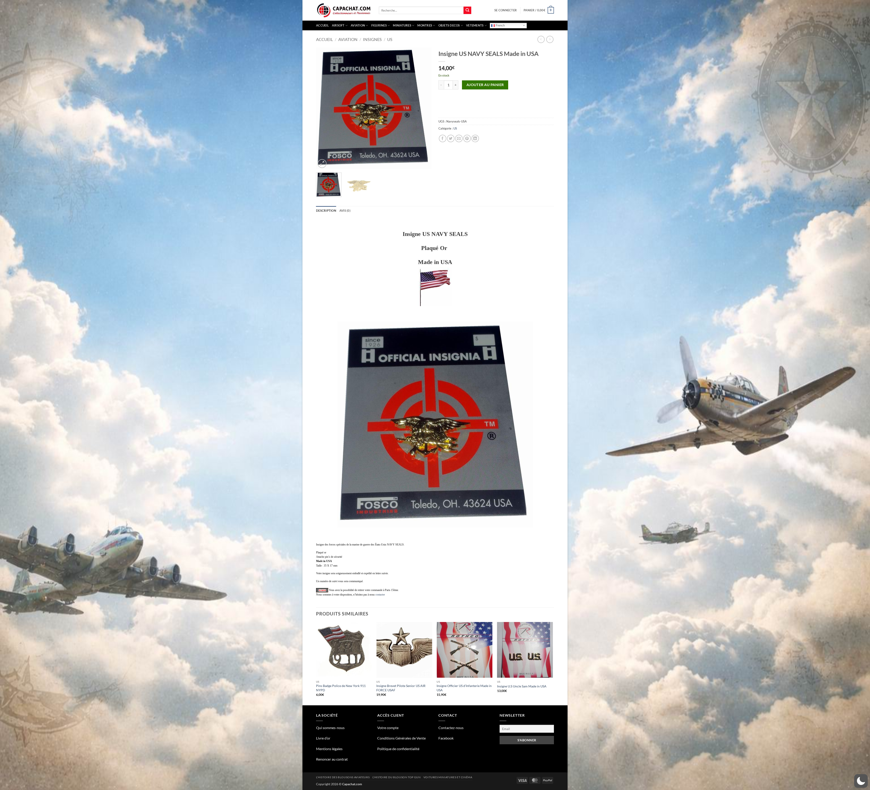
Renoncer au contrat (332, 759)
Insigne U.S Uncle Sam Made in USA (521, 686)
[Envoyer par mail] (459, 138)
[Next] (424, 108)
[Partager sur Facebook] (442, 138)
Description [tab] (326, 210)
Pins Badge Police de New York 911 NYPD (341, 688)
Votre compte (388, 727)
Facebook (446, 738)
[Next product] (540, 39)
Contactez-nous (451, 727)
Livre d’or (323, 738)
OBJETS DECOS (449, 25)
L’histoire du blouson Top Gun (396, 777)
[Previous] (324, 108)
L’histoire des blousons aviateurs (343, 777)
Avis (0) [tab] (344, 210)
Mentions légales (329, 749)
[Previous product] (549, 39)
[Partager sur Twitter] (450, 138)
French (500, 25)
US (389, 39)
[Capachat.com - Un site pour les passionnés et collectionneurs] (344, 10)
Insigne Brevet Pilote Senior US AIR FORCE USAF (400, 688)
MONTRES (424, 25)
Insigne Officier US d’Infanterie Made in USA (464, 688)
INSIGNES (372, 39)
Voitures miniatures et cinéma (447, 777)
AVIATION (358, 25)
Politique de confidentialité (398, 749)
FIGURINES (379, 25)
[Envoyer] (467, 10)
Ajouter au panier (485, 85)
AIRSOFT (338, 25)
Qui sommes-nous (330, 727)
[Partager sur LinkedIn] (475, 138)
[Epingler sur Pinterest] (467, 138)
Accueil (322, 25)
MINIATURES (402, 25)
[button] (505, 10)
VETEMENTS (474, 25)
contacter (380, 594)
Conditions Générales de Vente (401, 738)
